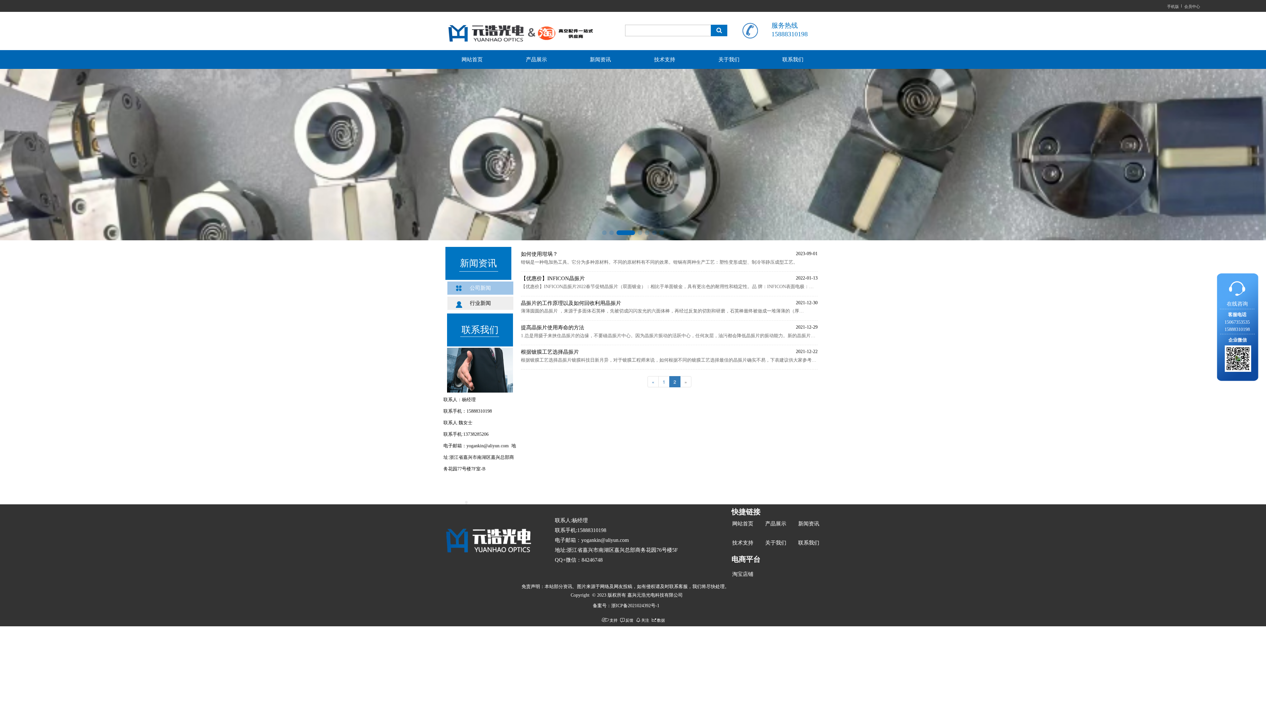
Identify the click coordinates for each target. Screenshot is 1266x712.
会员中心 (1192, 6)
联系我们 (792, 59)
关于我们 (728, 59)
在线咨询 (1237, 304)
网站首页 (472, 59)
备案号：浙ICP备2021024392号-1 (626, 605)
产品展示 (536, 59)
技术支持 (664, 59)
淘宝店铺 (742, 574)
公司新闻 (480, 288)
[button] (604, 232)
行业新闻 (480, 303)
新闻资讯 (600, 59)
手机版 (1173, 6)
